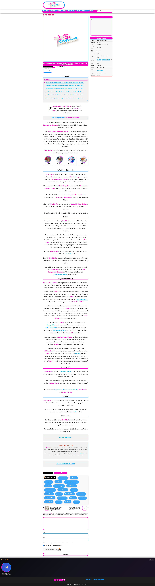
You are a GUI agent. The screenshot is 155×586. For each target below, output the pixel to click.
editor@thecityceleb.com (79, 453)
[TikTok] (64, 580)
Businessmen (57, 472)
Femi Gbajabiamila (51, 327)
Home (47, 10)
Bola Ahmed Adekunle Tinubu (71, 482)
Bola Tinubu (48, 485)
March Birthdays (81, 494)
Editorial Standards (76, 584)
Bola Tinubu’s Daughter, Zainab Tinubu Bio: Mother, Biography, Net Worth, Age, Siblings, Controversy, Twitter (65, 91)
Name (44, 532)
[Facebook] (55, 580)
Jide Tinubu (58, 494)
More (91, 10)
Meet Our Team (71, 10)
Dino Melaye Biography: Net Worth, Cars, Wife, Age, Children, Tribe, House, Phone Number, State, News (65, 82)
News (78, 10)
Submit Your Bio (62, 10)
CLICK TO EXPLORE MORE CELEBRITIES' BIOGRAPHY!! (65, 463)
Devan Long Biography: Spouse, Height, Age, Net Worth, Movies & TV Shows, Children (75, 508)
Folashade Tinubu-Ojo (70, 390)
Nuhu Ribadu (73, 497)
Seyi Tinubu (58, 390)
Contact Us (85, 10)
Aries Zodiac (58, 481)
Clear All (151, 559)
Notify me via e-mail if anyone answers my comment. (53, 545)
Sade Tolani (61, 66)
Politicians (64, 472)
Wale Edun (76, 502)
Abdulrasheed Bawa (59, 330)
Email (44, 537)
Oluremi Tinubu (65, 371)
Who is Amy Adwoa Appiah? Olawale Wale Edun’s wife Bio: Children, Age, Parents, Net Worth (65, 85)
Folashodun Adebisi (63, 489)
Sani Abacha (70, 254)
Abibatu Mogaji (48, 482)
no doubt (73, 412)
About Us (69, 584)
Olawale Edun (82, 498)
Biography (53, 10)
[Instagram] (62, 580)
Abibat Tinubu (74, 477)
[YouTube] (60, 580)
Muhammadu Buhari (60, 274)
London (77, 353)
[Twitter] (57, 580)
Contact (86, 584)
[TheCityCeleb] (43, 10)
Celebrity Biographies (59, 486)
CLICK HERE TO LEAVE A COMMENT (65, 437)
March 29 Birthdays (69, 493)
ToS (82, 584)
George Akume (52, 325)
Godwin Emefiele (82, 299)
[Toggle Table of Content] (49, 71)
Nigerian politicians (62, 498)
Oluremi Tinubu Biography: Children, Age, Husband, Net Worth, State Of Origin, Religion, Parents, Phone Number (65, 98)
